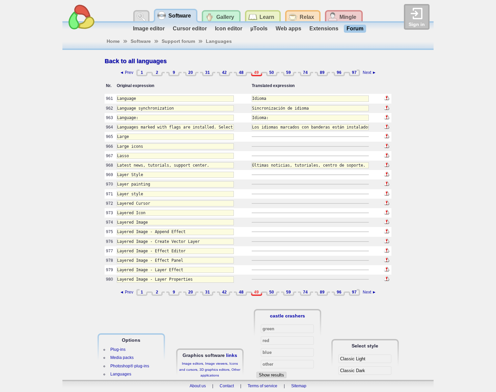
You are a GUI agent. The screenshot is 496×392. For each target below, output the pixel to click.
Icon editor (228, 28)
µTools (259, 28)
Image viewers (216, 363)
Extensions (323, 28)
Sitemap (298, 386)
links (231, 355)
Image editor (149, 28)
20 (190, 72)
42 (224, 72)
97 (354, 72)
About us (198, 386)
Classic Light (352, 358)
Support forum (178, 41)
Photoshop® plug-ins (129, 366)
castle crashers (287, 315)
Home (113, 41)
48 (241, 72)
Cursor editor (190, 28)
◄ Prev (126, 72)
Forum (355, 28)
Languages (219, 41)
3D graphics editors (214, 369)
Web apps (288, 28)
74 (305, 72)
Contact (227, 386)
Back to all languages (136, 61)
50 (271, 72)
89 (322, 72)
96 (339, 72)
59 (288, 72)
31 (207, 72)
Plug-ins (118, 349)
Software (141, 41)
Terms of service (262, 386)
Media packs (122, 357)
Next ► (369, 72)
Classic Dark (352, 370)
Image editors (192, 363)
